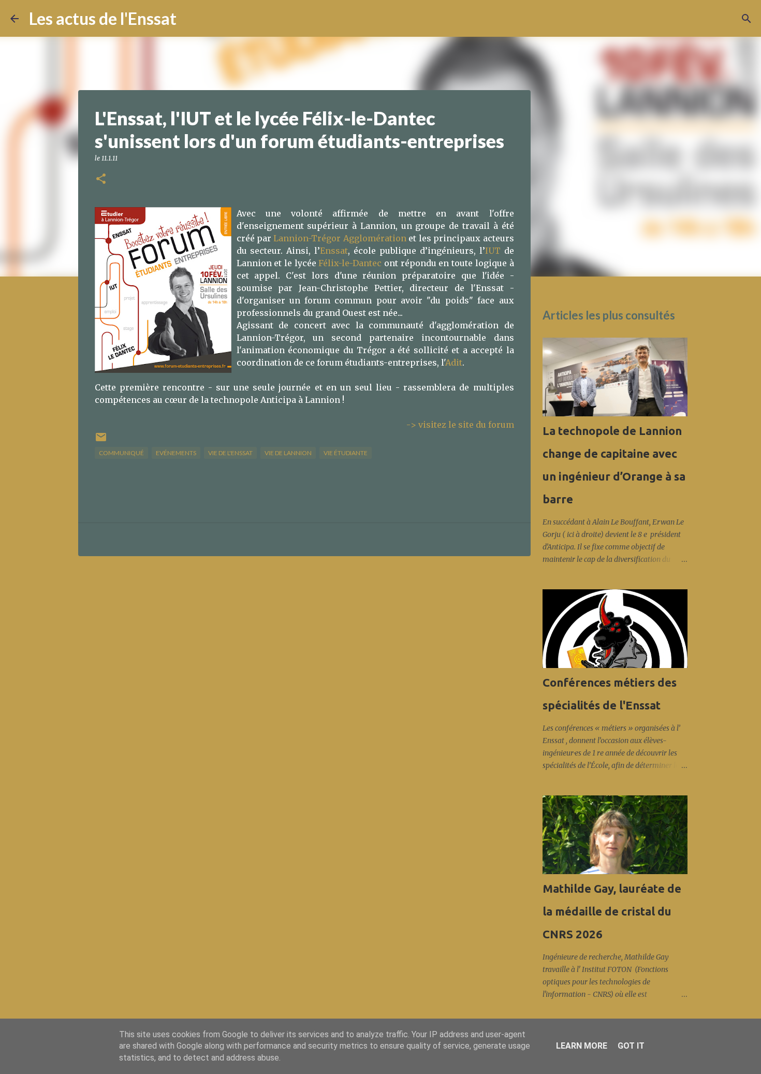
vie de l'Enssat (230, 453)
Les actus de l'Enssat (103, 18)
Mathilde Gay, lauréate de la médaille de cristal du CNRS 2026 (612, 911)
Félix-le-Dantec (350, 263)
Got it (631, 1046)
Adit (453, 362)
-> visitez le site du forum (460, 424)
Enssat (334, 250)
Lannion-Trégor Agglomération (339, 238)
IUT (493, 250)
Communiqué (121, 453)
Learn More (581, 1046)
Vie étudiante (346, 453)
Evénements (176, 453)
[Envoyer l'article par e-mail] (101, 441)
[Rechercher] (191, 18)
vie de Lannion (288, 453)
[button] (101, 179)
